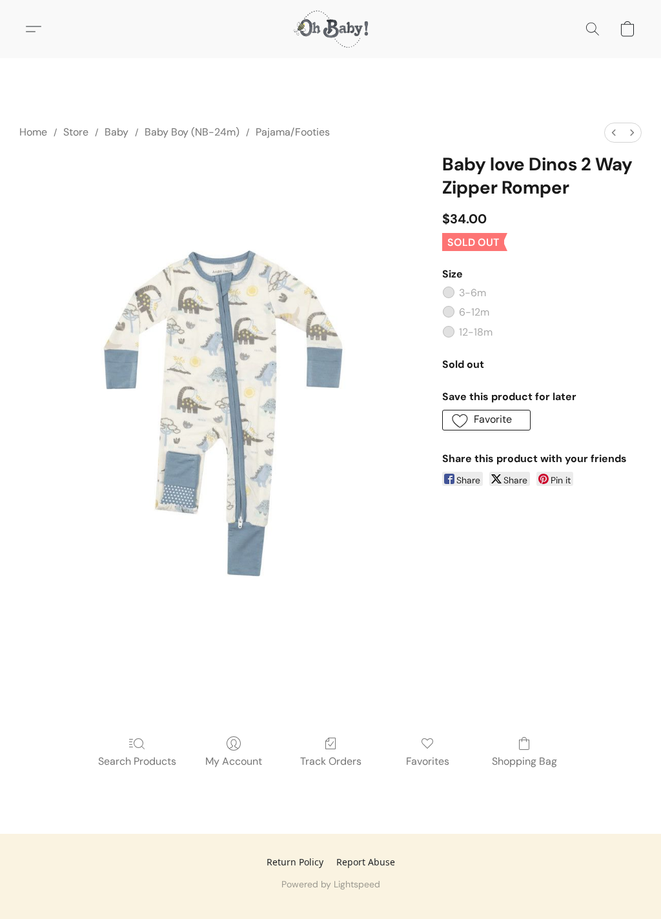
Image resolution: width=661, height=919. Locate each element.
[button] (330, 29)
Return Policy (295, 862)
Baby (116, 132)
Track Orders (330, 761)
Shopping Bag (524, 761)
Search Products (137, 761)
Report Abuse (365, 862)
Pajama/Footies (293, 132)
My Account (233, 761)
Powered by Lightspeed (330, 884)
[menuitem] (614, 132)
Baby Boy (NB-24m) (192, 132)
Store (75, 132)
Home (33, 132)
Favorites (427, 761)
